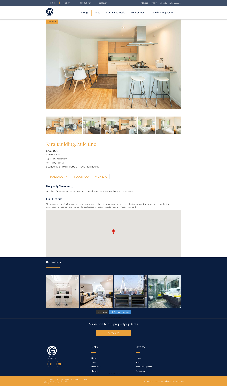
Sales (97, 12)
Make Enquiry (58, 176)
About (67, 3)
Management (138, 12)
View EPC (101, 176)
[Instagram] (50, 364)
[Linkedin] (59, 364)
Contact (103, 3)
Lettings (84, 12)
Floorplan (81, 176)
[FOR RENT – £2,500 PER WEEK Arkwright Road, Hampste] (164, 291)
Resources (85, 3)
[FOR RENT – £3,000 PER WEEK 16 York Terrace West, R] (62, 291)
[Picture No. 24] (113, 64)
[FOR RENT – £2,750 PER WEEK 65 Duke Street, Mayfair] (96, 291)
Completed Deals (115, 12)
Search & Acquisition (162, 12)
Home (52, 3)
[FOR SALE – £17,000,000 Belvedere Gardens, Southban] (130, 291)
